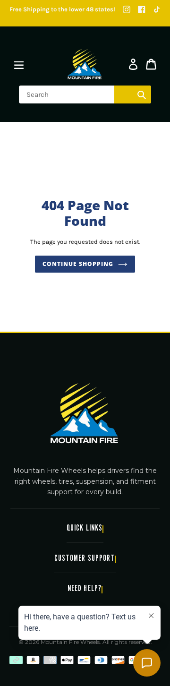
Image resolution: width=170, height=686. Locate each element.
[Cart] (151, 64)
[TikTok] (157, 9)
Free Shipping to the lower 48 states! (62, 9)
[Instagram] (126, 9)
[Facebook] (141, 9)
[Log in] (133, 64)
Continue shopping (77, 264)
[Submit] (141, 94)
